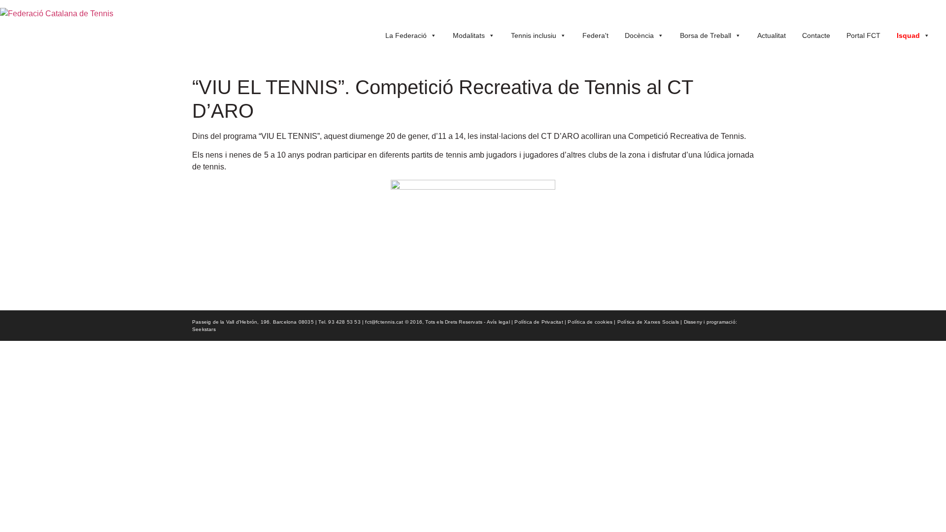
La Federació (406, 35)
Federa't (595, 35)
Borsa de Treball (705, 35)
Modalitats (469, 35)
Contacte (816, 35)
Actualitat (771, 35)
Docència (639, 35)
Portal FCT (863, 35)
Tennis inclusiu (533, 35)
